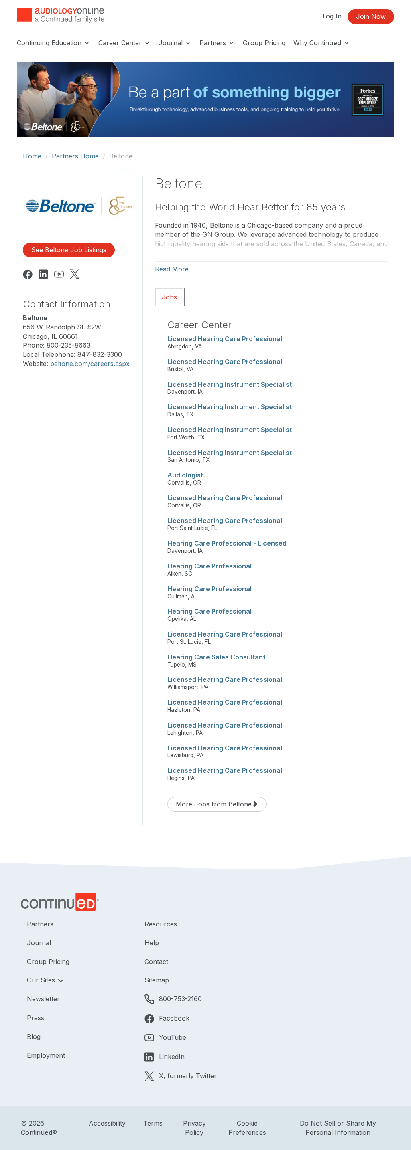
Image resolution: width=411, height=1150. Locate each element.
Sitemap (156, 980)
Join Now (371, 16)
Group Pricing (264, 43)
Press (35, 1018)
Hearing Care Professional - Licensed (227, 543)
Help (151, 943)
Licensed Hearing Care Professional (224, 339)
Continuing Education (50, 43)
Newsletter (43, 999)
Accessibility (107, 1123)
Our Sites (42, 980)
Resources (160, 924)
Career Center (121, 43)
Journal (172, 43)
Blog (34, 1037)
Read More (172, 269)
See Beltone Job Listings (68, 250)
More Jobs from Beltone (214, 804)
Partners (213, 43)
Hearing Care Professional (209, 566)
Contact (156, 962)
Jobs (169, 297)
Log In (332, 16)
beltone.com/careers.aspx (90, 364)
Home (32, 156)
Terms (153, 1123)
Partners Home (75, 156)
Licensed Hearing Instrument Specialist (229, 384)
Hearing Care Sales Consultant (216, 657)
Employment (46, 1055)
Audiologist (185, 475)
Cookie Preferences (247, 1127)
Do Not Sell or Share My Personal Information (338, 1127)
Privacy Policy (194, 1127)
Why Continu (317, 43)
